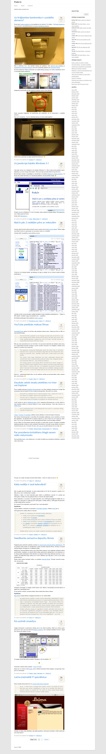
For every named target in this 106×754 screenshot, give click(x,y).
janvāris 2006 (75, 348)
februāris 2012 (75, 206)
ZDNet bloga (17, 405)
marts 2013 (74, 185)
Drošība (31, 159)
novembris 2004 (75, 368)
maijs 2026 (74, 90)
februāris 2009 (75, 276)
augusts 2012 (75, 196)
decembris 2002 (75, 412)
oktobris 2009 (75, 261)
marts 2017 (74, 115)
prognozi (40, 318)
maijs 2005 (74, 364)
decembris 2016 (75, 119)
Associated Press (18, 331)
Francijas (21, 415)
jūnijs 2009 (74, 268)
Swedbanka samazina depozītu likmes (34, 538)
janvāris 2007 (75, 325)
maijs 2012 (74, 200)
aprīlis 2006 (74, 342)
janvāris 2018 (75, 97)
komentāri (61, 19)
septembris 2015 (76, 144)
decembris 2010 (75, 233)
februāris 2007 (75, 323)
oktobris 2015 (75, 142)
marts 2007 (74, 321)
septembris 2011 (76, 216)
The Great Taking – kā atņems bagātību (81, 64)
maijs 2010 (74, 247)
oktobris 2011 (75, 214)
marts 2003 (74, 406)
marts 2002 (74, 430)
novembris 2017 (75, 101)
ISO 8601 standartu (42, 508)
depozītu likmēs (46, 559)
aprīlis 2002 (74, 428)
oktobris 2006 (75, 331)
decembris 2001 (75, 435)
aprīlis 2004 (74, 381)
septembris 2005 (76, 356)
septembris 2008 (76, 286)
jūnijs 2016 (74, 128)
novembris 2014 (75, 161)
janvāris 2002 (75, 434)
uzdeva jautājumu (25, 24)
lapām (31, 669)
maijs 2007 (74, 317)
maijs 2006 (74, 340)
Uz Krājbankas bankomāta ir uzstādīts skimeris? (34, 19)
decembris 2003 (75, 389)
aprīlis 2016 (74, 130)
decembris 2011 (75, 210)
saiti (40, 426)
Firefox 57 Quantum (76, 78)
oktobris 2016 (75, 123)
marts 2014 (74, 169)
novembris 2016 (75, 121)
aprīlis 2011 (74, 226)
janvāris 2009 (75, 278)
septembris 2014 (76, 165)
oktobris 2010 (75, 237)
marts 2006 (74, 344)
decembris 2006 (75, 327)
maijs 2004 (74, 379)
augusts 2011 (75, 218)
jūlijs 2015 (74, 146)
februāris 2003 (75, 408)
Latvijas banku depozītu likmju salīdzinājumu (51, 545)
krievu (35, 666)
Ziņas (30, 617)
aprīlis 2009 (74, 272)
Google (31, 379)
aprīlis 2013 (74, 183)
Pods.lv (17, 1)
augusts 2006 (75, 334)
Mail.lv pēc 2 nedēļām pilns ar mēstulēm (35, 222)
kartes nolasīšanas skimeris (41, 26)
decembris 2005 (75, 350)
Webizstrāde (36, 219)
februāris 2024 (75, 91)
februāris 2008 (75, 299)
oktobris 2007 (75, 307)
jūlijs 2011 (74, 220)
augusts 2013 (75, 177)
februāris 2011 (75, 229)
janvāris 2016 (75, 136)
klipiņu (23, 439)
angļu (40, 666)
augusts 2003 (75, 397)
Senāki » (46, 739)
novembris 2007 (75, 305)
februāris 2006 (75, 346)
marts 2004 (74, 383)
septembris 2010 (76, 239)
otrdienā (40, 523)
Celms (53, 508)
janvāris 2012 (75, 208)
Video (34, 379)
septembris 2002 (76, 418)
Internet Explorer (37, 428)
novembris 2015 (75, 140)
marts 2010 (74, 251)
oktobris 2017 (75, 103)
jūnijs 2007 (74, 315)
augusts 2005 (75, 358)
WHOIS (22, 5)
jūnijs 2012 (74, 198)
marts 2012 (74, 204)
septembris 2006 (76, 333)
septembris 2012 (76, 195)
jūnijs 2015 (74, 148)
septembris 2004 (76, 371)
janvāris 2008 (75, 301)
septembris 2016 (76, 125)
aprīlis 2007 (74, 319)
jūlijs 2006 (74, 336)
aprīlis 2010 (74, 249)
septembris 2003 (76, 395)
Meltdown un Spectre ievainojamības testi (82, 70)
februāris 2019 (75, 95)
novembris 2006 (75, 329)
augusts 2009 (75, 264)
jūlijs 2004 (74, 375)
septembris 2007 (76, 309)
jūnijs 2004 (74, 377)
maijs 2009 (74, 270)
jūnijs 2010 (74, 245)
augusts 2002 (75, 420)
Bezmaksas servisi (33, 321)
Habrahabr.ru (23, 216)
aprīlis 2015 (74, 152)
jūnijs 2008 (74, 292)
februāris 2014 (75, 171)
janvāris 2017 (75, 117)
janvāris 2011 (75, 231)
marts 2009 (74, 274)
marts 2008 (74, 298)
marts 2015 (74, 154)
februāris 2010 (75, 253)
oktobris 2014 (75, 163)
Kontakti (30, 5)
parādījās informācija (32, 389)
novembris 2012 (75, 191)
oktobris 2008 (75, 284)
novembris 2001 (75, 437)
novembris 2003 (75, 391)
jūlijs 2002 (74, 422)
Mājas (15, 5)
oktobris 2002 (75, 416)
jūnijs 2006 (74, 338)
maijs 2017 (74, 111)
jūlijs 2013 (74, 179)
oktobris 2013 (75, 173)
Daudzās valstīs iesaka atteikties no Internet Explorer (35, 384)
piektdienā (39, 525)
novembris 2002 (75, 414)
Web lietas (39, 673)
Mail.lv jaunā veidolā (51, 229)
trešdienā (46, 523)
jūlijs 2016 (74, 126)
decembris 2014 (75, 160)
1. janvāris (27, 523)
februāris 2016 (75, 134)
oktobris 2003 (75, 393)
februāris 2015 (75, 156)
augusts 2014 (75, 167)
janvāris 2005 (75, 366)
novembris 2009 (75, 259)
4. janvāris (34, 517)
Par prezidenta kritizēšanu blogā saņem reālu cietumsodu (35, 434)
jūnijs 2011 (74, 222)
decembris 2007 (75, 303)
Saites (30, 219)
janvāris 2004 (75, 387)
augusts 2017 (75, 105)
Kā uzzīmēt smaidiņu (25, 621)
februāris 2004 (75, 385)
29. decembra (48, 521)
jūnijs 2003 (74, 401)
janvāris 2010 (75, 255)
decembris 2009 (75, 257)
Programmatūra (46, 428)
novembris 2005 (75, 352)
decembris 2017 (75, 99)
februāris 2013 (75, 187)
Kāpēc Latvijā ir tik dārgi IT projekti (80, 62)
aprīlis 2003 (74, 404)
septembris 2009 (76, 263)
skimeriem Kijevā (55, 67)
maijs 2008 (74, 294)
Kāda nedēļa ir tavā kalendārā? (30, 484)
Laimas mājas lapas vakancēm (41, 684)
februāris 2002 (75, 432)
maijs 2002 (74, 426)
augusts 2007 (75, 311)
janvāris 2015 (75, 158)
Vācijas (16, 415)
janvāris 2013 (75, 189)
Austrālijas (28, 415)
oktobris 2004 (75, 369)
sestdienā (45, 525)
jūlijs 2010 (74, 243)
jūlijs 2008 (74, 290)
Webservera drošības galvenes (79, 68)
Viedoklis (36, 534)
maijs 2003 (74, 402)
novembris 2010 (75, 235)
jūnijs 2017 (74, 109)
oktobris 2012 (75, 193)
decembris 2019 (75, 93)
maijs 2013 (74, 181)
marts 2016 (74, 132)
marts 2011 (74, 228)
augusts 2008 (75, 288)
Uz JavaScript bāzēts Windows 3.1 (31, 163)
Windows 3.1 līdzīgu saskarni (55, 174)
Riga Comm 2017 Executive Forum (80, 84)
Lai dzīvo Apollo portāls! (77, 72)
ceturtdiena (41, 515)
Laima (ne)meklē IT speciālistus (30, 677)
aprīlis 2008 (74, 296)
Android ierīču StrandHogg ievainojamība (81, 66)
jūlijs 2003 (74, 399)
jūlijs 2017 (74, 107)
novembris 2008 (75, 282)
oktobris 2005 (75, 354)
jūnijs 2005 (74, 362)
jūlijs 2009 (74, 266)
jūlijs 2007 (74, 313)
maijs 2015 (74, 150)
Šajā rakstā (17, 595)
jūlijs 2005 (74, 360)
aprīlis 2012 (74, 202)
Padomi (31, 534)
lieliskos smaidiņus (38, 629)
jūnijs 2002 (74, 424)
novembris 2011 (75, 212)
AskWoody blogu (32, 402)
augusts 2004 (75, 373)
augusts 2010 (75, 241)
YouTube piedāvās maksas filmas (31, 324)
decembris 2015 (75, 138)
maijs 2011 (74, 224)
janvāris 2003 (75, 410)
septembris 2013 (76, 175)
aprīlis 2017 (74, 113)
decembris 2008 (75, 280)
